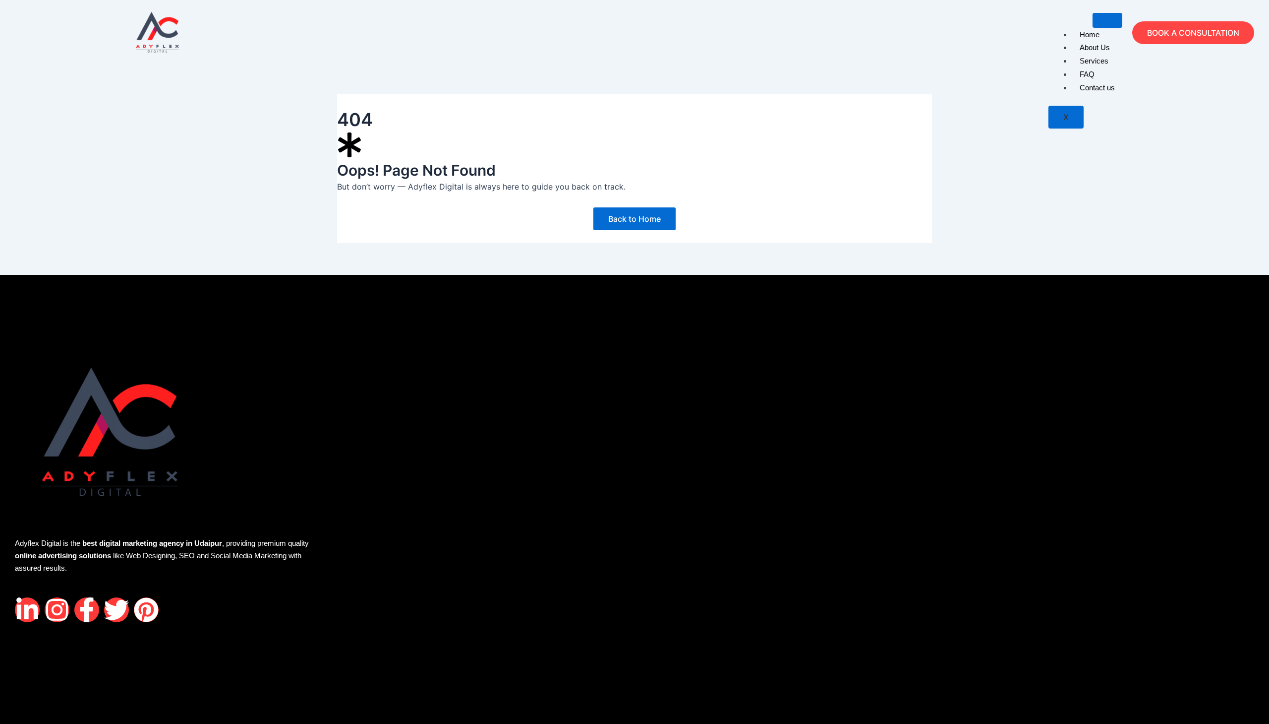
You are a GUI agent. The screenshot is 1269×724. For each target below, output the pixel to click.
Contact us (1097, 87)
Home (1089, 34)
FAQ (1087, 74)
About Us (1095, 47)
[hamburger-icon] (1107, 20)
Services (1094, 61)
